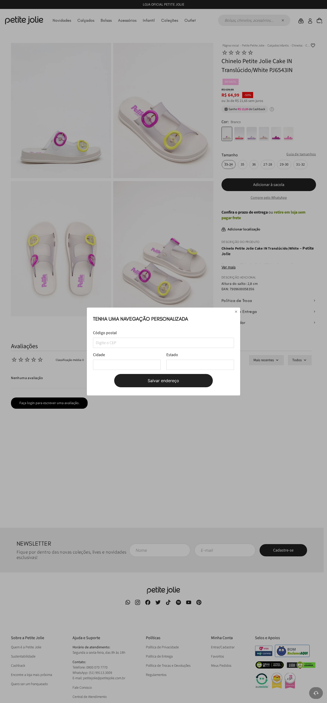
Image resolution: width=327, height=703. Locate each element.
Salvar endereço (163, 380)
